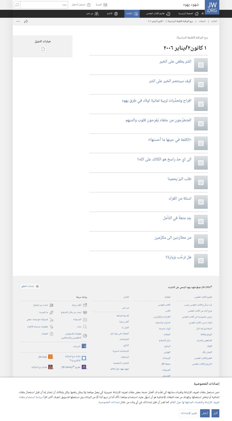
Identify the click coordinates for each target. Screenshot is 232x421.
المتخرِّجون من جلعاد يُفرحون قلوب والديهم (158, 120)
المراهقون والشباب (204, 341)
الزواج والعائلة (206, 335)
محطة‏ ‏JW (166, 364)
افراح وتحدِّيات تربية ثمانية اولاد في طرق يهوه (156, 100)
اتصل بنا (125, 328)
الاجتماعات (124, 339)
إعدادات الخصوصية (109, 402)
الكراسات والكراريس (161, 317)
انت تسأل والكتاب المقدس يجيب (198, 305)
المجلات (202, 21)
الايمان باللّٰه (207, 352)
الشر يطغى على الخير (175, 61)
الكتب (167, 311)
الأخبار (126, 297)
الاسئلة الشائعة (123, 316)
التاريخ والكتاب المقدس (202, 364)
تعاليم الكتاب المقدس (203, 297)
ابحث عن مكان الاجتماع (74, 312)
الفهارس (167, 352)
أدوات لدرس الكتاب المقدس (200, 323)
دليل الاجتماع (164, 341)
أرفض (205, 413)
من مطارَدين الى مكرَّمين (172, 237)
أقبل (215, 413)
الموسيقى (166, 376)
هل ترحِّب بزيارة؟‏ (178, 257)
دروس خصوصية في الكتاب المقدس (197, 317)
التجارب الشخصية (121, 363)
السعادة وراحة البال (204, 329)
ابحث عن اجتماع (43, 305)
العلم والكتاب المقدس (203, 358)
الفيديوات (166, 370)
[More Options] (18, 21)
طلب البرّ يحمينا (179, 179)
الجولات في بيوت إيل (119, 334)
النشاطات (125, 357)
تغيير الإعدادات (189, 413)
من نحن (125, 308)
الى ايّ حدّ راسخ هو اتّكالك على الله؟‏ (164, 159)
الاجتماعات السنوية (121, 351)
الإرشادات (166, 358)
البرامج (167, 346)
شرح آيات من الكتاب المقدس (200, 311)
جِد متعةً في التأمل (177, 218)
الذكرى (126, 345)
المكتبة (214, 21)
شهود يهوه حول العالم (120, 369)
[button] (158, 14)
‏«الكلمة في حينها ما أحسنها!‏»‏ (169, 140)
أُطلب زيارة (124, 322)
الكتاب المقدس (164, 305)
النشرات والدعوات (162, 323)
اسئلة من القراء (180, 198)
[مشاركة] (26, 21)
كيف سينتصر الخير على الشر (170, 81)
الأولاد (209, 346)
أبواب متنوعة (164, 329)
